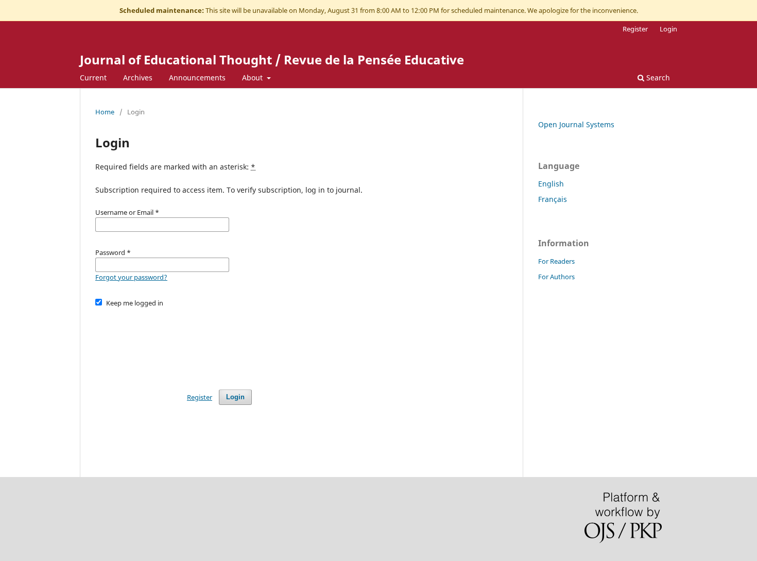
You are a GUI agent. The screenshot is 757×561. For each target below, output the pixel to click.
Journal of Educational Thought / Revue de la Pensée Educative (272, 59)
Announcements (197, 77)
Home (104, 111)
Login (668, 28)
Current (93, 77)
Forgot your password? (131, 277)
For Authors (556, 276)
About (253, 77)
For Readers (556, 261)
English (551, 184)
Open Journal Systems (576, 124)
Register (635, 28)
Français (552, 199)
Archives (137, 77)
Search (657, 77)
